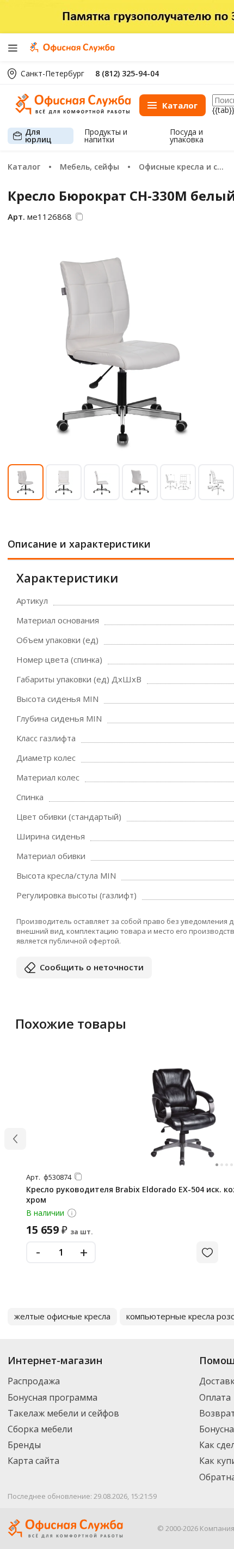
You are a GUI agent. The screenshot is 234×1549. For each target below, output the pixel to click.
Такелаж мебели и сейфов (63, 1413)
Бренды (24, 1445)
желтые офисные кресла (62, 1316)
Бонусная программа (52, 1397)
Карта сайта (33, 1461)
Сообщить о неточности (92, 967)
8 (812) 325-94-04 (127, 73)
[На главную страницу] (73, 111)
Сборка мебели (40, 1429)
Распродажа (34, 1381)
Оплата (215, 1397)
